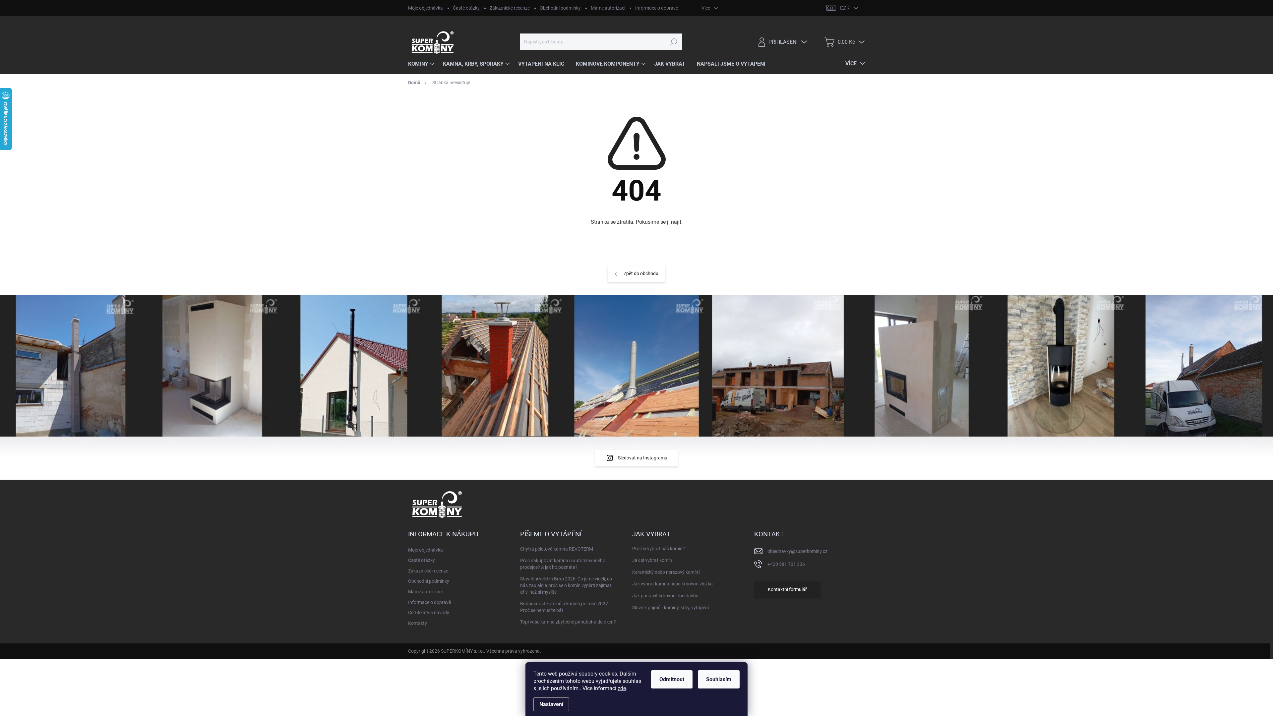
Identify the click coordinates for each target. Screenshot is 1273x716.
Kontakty (417, 623)
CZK (845, 8)
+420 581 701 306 (786, 564)
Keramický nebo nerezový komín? (666, 572)
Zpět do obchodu (641, 273)
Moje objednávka (425, 8)
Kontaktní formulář (787, 589)
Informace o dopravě (656, 8)
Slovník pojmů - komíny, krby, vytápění (670, 607)
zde (622, 688)
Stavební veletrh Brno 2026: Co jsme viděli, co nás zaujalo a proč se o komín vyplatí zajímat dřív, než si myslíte (566, 585)
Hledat (673, 41)
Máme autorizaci (608, 8)
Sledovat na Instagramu (642, 457)
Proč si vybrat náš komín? (658, 548)
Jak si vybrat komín (652, 560)
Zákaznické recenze (510, 8)
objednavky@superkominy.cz (797, 551)
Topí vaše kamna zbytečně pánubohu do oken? (568, 622)
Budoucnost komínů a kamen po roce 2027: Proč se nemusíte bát (564, 607)
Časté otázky (466, 8)
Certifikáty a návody (428, 612)
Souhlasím (718, 679)
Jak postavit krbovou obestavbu (665, 595)
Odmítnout (671, 679)
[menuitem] (422, 64)
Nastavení (551, 704)
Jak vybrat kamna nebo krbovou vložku (672, 583)
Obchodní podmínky (560, 8)
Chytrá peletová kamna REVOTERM (556, 549)
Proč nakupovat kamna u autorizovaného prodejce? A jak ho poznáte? (562, 564)
